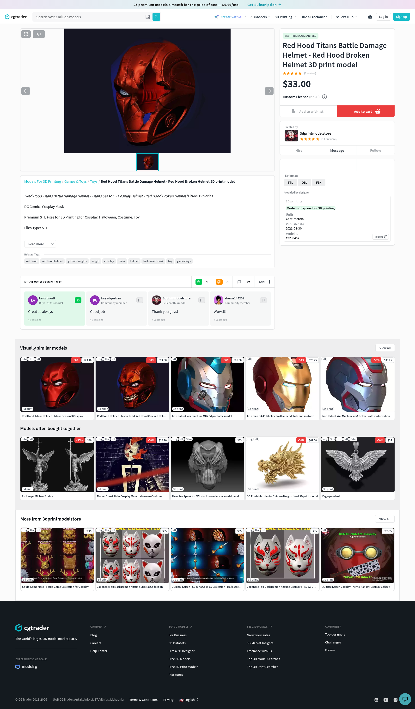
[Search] (156, 17)
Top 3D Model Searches (263, 659)
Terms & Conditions (143, 699)
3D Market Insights (260, 643)
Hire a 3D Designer (182, 651)
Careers (95, 643)
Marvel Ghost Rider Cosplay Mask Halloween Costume (129, 496)
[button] (148, 17)
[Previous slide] (25, 91)
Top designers (335, 634)
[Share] (375, 165)
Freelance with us (259, 651)
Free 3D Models (179, 659)
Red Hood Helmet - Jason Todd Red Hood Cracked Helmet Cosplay (137, 416)
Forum (330, 650)
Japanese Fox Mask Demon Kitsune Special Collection (130, 586)
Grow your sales (258, 635)
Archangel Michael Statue (37, 496)
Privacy (168, 699)
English (187, 699)
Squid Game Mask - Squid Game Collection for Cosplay (55, 586)
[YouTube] (386, 700)
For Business (178, 635)
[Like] (299, 165)
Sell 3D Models (257, 626)
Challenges (333, 642)
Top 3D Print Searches (262, 667)
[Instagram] (396, 700)
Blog (93, 635)
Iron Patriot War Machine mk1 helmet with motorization (356, 416)
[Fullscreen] (26, 34)
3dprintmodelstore (315, 133)
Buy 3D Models (179, 626)
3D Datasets (177, 643)
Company (96, 626)
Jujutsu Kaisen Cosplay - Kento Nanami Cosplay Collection (358, 586)
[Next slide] (269, 91)
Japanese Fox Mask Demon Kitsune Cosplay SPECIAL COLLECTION (287, 586)
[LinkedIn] (376, 700)
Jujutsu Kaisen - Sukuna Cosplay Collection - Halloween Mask (209, 586)
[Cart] (370, 17)
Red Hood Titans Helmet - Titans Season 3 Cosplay (52, 416)
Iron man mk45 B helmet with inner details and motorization (283, 416)
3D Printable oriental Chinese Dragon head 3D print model (282, 496)
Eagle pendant (331, 496)
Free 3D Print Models (183, 667)
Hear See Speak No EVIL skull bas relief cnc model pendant (207, 496)
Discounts (176, 675)
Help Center (98, 651)
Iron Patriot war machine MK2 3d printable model (202, 416)
